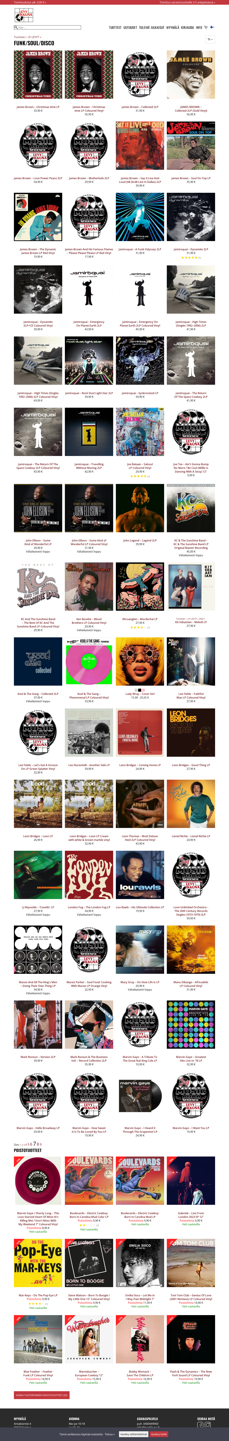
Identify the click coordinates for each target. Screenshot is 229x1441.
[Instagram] (208, 1425)
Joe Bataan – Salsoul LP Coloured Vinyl (140, 466)
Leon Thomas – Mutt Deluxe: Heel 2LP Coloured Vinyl (140, 838)
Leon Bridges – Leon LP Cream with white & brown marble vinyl (89, 838)
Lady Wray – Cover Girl (140, 694)
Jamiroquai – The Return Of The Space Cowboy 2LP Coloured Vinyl (38, 466)
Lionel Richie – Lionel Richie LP (191, 836)
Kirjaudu (187, 27)
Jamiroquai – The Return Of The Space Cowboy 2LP (191, 395)
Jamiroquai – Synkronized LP (140, 393)
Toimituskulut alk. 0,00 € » (30, 2)
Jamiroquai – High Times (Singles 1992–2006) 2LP (191, 323)
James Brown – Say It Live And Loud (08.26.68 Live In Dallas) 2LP (140, 180)
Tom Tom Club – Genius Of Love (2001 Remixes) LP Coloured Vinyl (191, 1297)
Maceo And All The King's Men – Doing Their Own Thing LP (38, 984)
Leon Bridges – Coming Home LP (140, 765)
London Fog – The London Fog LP (89, 907)
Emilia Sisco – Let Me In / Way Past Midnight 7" (140, 1297)
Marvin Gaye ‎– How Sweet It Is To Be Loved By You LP (89, 1130)
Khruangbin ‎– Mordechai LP (140, 619)
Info (199, 27)
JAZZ (202, 618)
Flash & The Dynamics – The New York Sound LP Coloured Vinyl (191, 1373)
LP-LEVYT (34, 37)
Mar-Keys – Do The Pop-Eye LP (38, 1295)
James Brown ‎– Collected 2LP (140, 107)
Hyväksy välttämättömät (133, 1434)
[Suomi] (212, 27)
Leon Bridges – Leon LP (38, 836)
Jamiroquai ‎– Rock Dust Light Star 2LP (89, 393)
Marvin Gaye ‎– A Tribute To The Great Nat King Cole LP (140, 1058)
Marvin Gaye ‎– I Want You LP (191, 1128)
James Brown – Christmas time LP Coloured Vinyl (89, 108)
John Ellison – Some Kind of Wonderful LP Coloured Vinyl (89, 542)
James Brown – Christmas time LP (38, 107)
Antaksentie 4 (22, 1424)
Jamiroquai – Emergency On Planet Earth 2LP (89, 323)
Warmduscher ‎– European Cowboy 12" (89, 1373)
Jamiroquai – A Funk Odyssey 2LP (140, 249)
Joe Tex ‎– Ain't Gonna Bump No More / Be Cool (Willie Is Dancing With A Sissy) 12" (191, 467)
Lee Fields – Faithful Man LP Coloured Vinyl (191, 695)
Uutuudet (130, 27)
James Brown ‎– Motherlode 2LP (89, 178)
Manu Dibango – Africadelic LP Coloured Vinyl (191, 984)
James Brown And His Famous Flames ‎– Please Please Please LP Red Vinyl (89, 251)
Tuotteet (115, 27)
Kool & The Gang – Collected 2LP (38, 694)
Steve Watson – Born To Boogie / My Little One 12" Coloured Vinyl (89, 1297)
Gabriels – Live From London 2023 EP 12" (191, 1215)
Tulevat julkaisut (152, 27)
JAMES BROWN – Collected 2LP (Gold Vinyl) (191, 108)
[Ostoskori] (205, 27)
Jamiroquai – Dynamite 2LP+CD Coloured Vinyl (38, 323)
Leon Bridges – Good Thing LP (191, 765)
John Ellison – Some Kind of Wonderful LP (38, 542)
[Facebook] (200, 1425)
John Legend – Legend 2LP (140, 540)
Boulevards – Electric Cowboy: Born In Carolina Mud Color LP (89, 1215)
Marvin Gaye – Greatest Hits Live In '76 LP (191, 1058)
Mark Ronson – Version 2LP (38, 1057)
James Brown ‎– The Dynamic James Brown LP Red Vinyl (38, 251)
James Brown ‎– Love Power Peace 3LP (38, 178)
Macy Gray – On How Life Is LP (140, 982)
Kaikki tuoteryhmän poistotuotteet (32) (41, 1395)
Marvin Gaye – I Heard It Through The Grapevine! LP (140, 1130)
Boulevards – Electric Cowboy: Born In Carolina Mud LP (140, 1215)
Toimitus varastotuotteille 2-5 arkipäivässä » (187, 2)
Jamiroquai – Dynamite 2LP (191, 249)
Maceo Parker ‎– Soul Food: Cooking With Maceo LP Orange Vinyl (89, 984)
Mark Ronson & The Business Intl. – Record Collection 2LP (89, 1058)
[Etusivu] (24, 22)
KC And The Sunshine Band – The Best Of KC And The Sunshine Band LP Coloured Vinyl (38, 622)
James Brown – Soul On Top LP (191, 178)
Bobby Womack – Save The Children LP (140, 1373)
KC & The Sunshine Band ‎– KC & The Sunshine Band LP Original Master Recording (191, 544)
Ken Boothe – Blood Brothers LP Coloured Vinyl (89, 621)
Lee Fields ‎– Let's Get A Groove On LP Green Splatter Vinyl (38, 767)
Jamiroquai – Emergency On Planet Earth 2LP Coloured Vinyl (140, 323)
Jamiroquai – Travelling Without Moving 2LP (89, 466)
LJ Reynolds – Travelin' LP (38, 907)
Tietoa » (110, 1434)
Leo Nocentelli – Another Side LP (89, 765)
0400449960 (150, 1424)
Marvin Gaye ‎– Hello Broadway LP (38, 1128)
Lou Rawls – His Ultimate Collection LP (140, 907)
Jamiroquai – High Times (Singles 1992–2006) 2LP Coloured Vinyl (38, 395)
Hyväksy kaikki (159, 1434)
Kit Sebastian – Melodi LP (191, 622)
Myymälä (172, 27)
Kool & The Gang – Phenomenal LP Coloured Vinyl (89, 695)
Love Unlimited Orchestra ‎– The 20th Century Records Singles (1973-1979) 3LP (191, 910)
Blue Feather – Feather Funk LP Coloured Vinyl (38, 1373)
